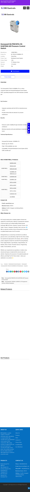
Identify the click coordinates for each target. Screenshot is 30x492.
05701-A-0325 (13, 182)
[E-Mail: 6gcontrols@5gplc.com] (28, 132)
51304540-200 (13, 176)
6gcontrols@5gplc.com (24, 466)
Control (5, 264)
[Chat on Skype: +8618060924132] (28, 127)
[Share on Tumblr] (17, 272)
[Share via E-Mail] (26, 272)
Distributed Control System (15, 264)
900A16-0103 (13, 166)
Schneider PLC (4, 476)
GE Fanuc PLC (4, 473)
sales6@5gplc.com (9, 203)
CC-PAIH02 (12, 196)
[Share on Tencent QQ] (24, 272)
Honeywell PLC (4, 470)
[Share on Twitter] (9, 272)
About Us (18, 433)
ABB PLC (3, 465)
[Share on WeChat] (23, 272)
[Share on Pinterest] (15, 272)
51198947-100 (13, 179)
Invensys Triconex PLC (6, 468)
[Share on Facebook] (7, 272)
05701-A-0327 (13, 185)
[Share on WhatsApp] (13, 272)
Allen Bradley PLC (5, 467)
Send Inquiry (16, 71)
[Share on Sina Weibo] (21, 272)
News (17, 437)
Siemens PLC (4, 475)
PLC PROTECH (19, 447)
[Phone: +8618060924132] (28, 124)
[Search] (28, 8)
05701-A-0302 (13, 188)
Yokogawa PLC (4, 472)
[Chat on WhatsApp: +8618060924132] (28, 129)
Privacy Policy (19, 442)
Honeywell (24, 264)
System (25, 265)
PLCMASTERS (19, 444)
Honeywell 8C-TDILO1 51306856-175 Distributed (12, 265)
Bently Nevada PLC (5, 463)
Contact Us (18, 440)
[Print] (28, 272)
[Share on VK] (19, 272)
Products (17, 435)
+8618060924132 (23, 463)
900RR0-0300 (13, 163)
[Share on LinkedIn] (11, 272)
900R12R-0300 (13, 168)
